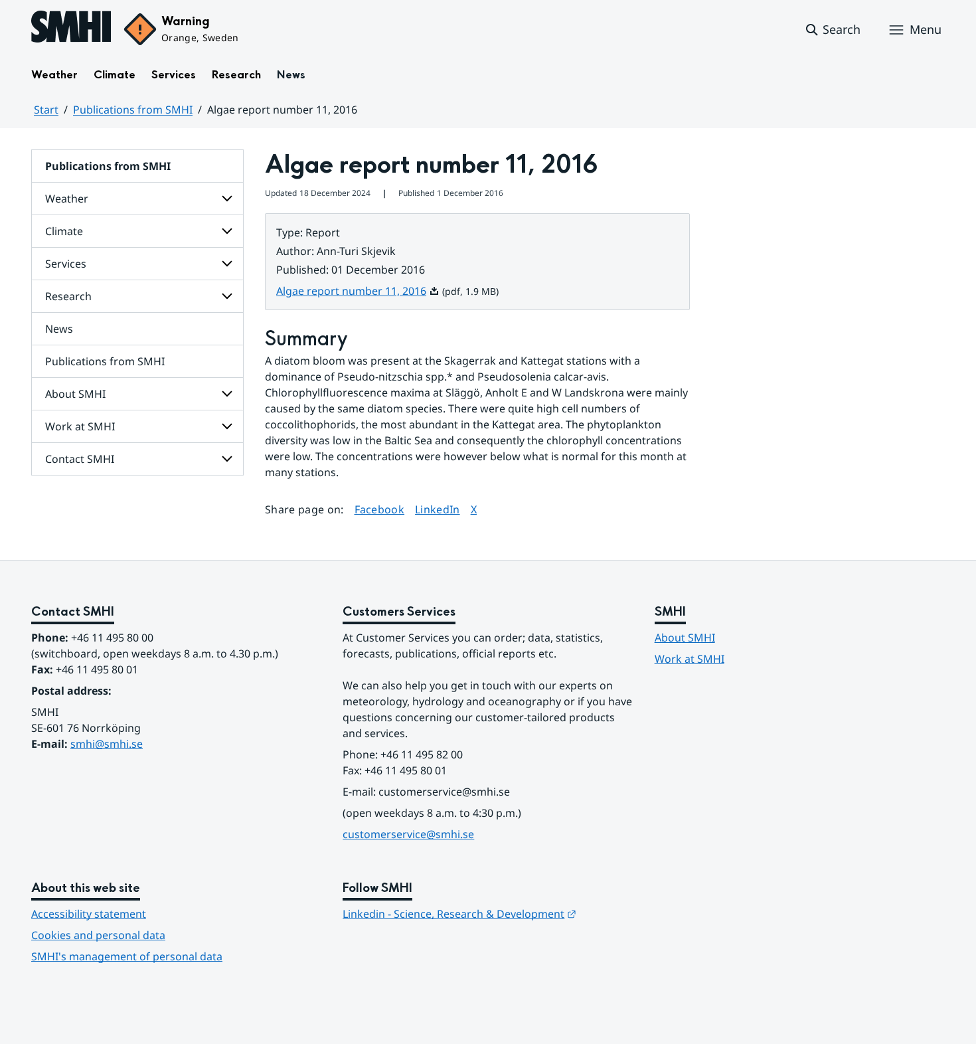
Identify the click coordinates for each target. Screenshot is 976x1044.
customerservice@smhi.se (408, 834)
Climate (114, 74)
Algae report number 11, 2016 (358, 291)
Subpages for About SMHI (227, 394)
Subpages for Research (227, 296)
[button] (832, 29)
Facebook (380, 509)
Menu (925, 29)
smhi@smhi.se (106, 744)
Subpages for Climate (227, 231)
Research (236, 74)
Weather (54, 74)
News (291, 74)
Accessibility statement (88, 914)
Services (173, 74)
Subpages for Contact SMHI (227, 459)
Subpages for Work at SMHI (227, 426)
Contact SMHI (79, 459)
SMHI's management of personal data (126, 956)
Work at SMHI (80, 426)
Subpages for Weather (227, 199)
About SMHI (75, 394)
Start (46, 109)
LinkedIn (437, 509)
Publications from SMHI (133, 109)
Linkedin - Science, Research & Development (459, 914)
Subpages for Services (227, 264)
